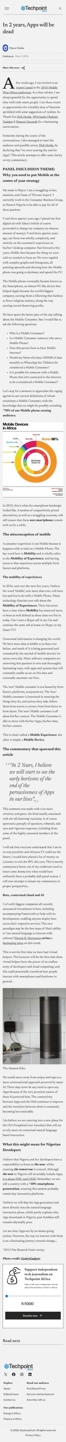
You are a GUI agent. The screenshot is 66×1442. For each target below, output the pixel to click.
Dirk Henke (24, 117)
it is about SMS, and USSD (19, 1179)
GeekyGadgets (30, 1258)
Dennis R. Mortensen (28, 938)
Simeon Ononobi (26, 122)
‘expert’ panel (24, 87)
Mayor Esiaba (16, 48)
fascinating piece (13, 943)
